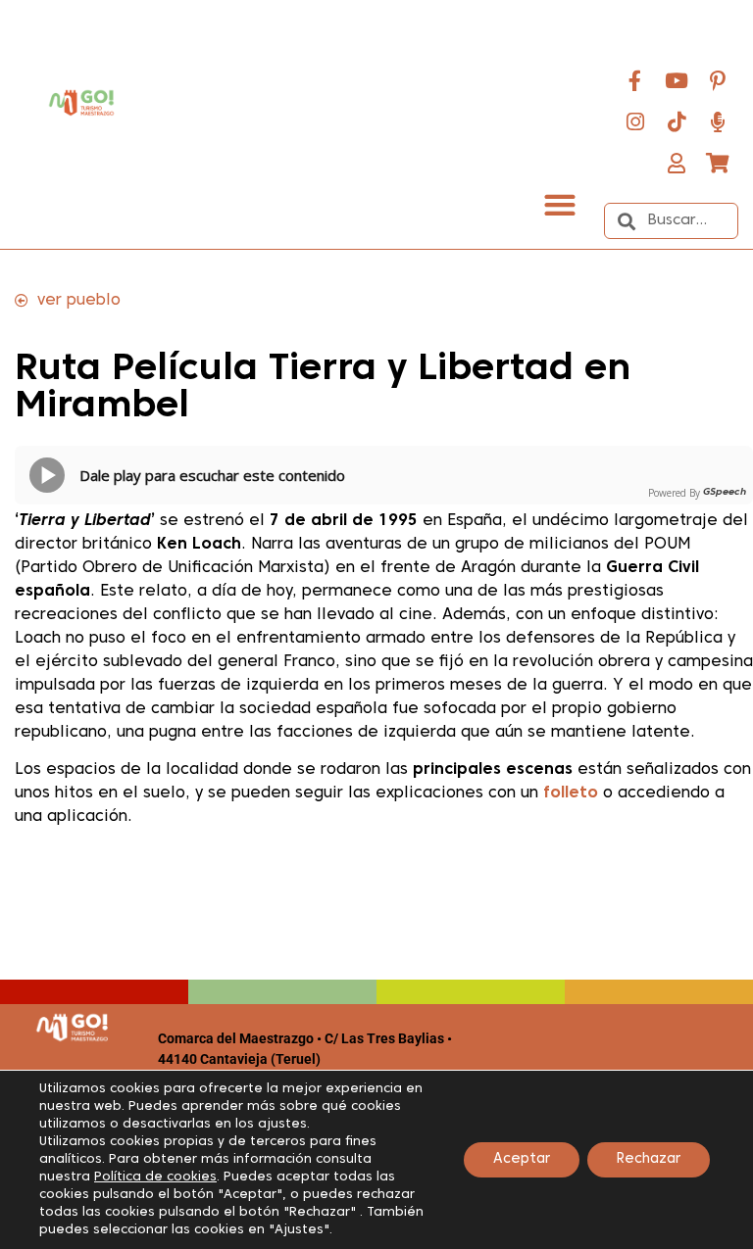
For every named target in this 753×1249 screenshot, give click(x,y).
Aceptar (521, 1159)
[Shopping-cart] (717, 162)
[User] (676, 162)
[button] (559, 204)
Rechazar (648, 1159)
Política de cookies (155, 1177)
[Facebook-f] (635, 80)
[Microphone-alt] (717, 121)
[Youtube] (676, 80)
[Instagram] (635, 121)
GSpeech (724, 492)
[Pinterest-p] (717, 80)
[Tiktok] (676, 121)
